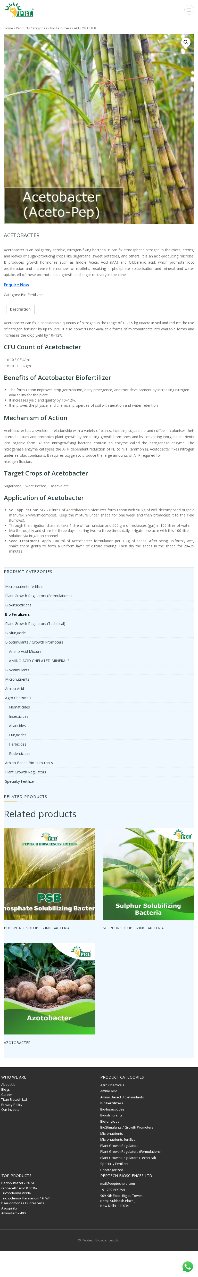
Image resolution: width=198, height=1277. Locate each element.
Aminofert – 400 (13, 1213)
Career (6, 1094)
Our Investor (11, 1109)
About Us (8, 1084)
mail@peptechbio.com (117, 1183)
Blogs (5, 1089)
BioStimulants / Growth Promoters (34, 642)
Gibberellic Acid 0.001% (19, 1188)
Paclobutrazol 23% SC (18, 1183)
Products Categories (31, 28)
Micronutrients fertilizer (24, 586)
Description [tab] (20, 309)
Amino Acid (14, 688)
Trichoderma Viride (16, 1193)
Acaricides (17, 725)
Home (8, 28)
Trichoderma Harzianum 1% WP (26, 1198)
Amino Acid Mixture (25, 651)
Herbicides (17, 744)
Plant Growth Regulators (25, 772)
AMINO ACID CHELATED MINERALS (39, 660)
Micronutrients (17, 679)
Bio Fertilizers (60, 28)
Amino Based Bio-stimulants (29, 762)
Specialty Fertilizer (20, 781)
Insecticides (18, 716)
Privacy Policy (11, 1104)
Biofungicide (15, 632)
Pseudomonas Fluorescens (22, 1203)
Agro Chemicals (18, 697)
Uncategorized (111, 1169)
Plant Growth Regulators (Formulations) (38, 595)
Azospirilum (10, 1208)
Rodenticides (19, 753)
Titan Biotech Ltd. (14, 1099)
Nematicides (19, 707)
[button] (186, 42)
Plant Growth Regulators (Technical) (35, 623)
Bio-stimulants (17, 669)
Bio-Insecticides (18, 605)
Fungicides (18, 734)
